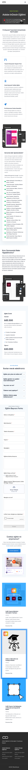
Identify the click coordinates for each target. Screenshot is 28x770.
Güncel (7, 615)
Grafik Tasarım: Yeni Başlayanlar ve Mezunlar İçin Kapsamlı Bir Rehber (13, 708)
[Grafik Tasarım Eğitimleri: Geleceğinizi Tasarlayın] (14, 606)
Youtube (8, 545)
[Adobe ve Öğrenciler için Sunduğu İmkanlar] (14, 653)
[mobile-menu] (25, 2)
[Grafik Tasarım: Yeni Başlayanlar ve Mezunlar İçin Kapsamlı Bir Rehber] (14, 701)
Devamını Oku (9, 625)
